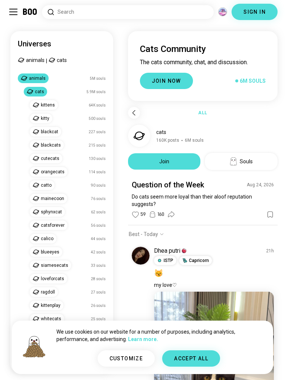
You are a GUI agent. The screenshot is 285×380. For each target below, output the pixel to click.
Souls (246, 161)
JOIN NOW (166, 81)
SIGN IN (254, 12)
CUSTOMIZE (126, 358)
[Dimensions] (222, 11)
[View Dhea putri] (141, 256)
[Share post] (171, 214)
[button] (184, 251)
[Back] (134, 113)
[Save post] (270, 214)
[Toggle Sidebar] (13, 12)
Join (164, 161)
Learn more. (143, 339)
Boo (30, 11)
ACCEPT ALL (191, 358)
